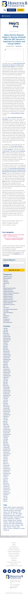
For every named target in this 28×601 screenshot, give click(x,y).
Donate (20, 10)
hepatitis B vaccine (12, 520)
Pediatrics (8, 225)
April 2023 (5, 383)
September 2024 (7, 359)
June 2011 (5, 498)
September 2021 (7, 414)
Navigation (7, 16)
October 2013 (6, 452)
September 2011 (7, 493)
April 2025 (5, 348)
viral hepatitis (16, 528)
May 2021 (5, 421)
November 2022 (6, 392)
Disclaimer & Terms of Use (14, 562)
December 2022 (6, 390)
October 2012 (6, 471)
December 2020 (6, 429)
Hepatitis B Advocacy (8, 289)
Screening (14, 526)
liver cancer (12, 525)
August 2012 (6, 475)
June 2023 (5, 380)
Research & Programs (14, 555)
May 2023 (5, 382)
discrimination (18, 510)
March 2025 (6, 349)
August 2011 (6, 494)
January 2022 (6, 408)
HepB (13, 523)
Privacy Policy (14, 564)
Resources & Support (14, 553)
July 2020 (5, 437)
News (4, 314)
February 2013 (6, 465)
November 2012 (6, 470)
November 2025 (6, 338)
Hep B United (6, 525)
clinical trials (6, 510)
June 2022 (5, 400)
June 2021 (5, 419)
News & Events (14, 556)
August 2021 (6, 416)
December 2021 (6, 410)
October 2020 (6, 432)
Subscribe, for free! (14, 270)
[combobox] (13, 263)
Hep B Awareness (19, 523)
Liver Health (6, 311)
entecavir (5, 512)
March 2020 (6, 444)
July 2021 (5, 418)
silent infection (6, 151)
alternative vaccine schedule (8, 220)
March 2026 (6, 333)
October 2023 (6, 374)
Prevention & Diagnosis (14, 549)
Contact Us (14, 558)
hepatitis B (10, 223)
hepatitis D (5, 522)
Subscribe (11, 10)
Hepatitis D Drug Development (10, 301)
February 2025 (6, 351)
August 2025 (6, 341)
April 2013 (5, 462)
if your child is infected (16, 146)
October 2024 (6, 357)
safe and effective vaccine (17, 113)
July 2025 (5, 343)
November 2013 (6, 450)
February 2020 (6, 445)
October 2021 (6, 413)
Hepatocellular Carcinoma (9, 304)
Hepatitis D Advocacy (8, 299)
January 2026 (6, 335)
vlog (20, 528)
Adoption (5, 507)
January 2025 (6, 353)
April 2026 (5, 331)
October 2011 (6, 491)
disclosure (11, 510)
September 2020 (7, 434)
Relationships (6, 315)
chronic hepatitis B (19, 509)
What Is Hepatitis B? (14, 548)
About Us (14, 542)
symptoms (10, 149)
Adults (9, 507)
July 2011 (5, 496)
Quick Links (14, 546)
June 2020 (5, 439)
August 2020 (6, 436)
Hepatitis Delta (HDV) (8, 302)
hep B (10, 523)
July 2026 (5, 328)
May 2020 (5, 441)
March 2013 (6, 463)
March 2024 (6, 367)
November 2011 (6, 489)
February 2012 (6, 484)
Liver (4, 306)
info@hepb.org (17, 254)
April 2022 (5, 403)
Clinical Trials (6, 283)
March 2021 (6, 424)
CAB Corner (6, 281)
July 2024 (5, 362)
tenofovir (5, 528)
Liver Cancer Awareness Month (10, 309)
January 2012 (6, 486)
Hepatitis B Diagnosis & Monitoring (11, 293)
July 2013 (5, 457)
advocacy (5, 280)
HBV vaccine (12, 222)
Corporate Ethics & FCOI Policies (14, 565)
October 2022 (6, 393)
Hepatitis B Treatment (8, 298)
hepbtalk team (18, 46)
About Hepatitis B (7, 278)
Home (14, 544)
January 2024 (6, 369)
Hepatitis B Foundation (8, 517)
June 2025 (5, 344)
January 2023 (6, 388)
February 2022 (6, 406)
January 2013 (6, 467)
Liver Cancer (6, 307)
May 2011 (5, 499)
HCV (14, 513)
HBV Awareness (14, 512)
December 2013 (6, 449)
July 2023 (5, 379)
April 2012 (5, 481)
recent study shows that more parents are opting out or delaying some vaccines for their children (13, 65)
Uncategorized (6, 319)
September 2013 (7, 454)
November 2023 (6, 372)
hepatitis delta (12, 522)
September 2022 (7, 395)
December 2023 (6, 370)
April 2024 (5, 366)
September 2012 (7, 473)
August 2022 (6, 397)
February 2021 (6, 426)
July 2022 (5, 398)
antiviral (18, 507)
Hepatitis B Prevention (14, 31)
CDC (7, 509)
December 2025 (6, 336)
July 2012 (5, 476)
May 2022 (5, 401)
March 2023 (6, 385)
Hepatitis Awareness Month (9, 288)
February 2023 (6, 387)
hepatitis (20, 513)
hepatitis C (19, 520)
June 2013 (5, 458)
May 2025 (5, 346)
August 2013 (6, 455)
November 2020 (6, 431)
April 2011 (5, 501)
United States (6, 320)
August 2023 (6, 377)
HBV (8, 222)
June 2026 (5, 330)
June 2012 (5, 478)
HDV (4, 286)
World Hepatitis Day (7, 322)
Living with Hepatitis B (8, 312)
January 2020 (6, 447)
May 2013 (5, 460)
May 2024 (5, 364)
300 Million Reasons (7, 276)
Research (5, 317)
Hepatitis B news (10, 518)
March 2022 (6, 405)
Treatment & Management (14, 551)
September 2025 (7, 340)
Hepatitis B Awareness (8, 291)
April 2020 (5, 442)
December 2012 (6, 468)
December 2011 (6, 488)
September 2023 (7, 375)
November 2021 (6, 411)
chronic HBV (12, 509)
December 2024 (6, 354)
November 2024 (6, 356)
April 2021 (5, 423)
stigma (18, 526)
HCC (11, 513)
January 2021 (6, 427)
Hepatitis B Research (8, 296)
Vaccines (13, 225)
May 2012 (5, 480)
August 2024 (6, 361)
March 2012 (6, 483)
